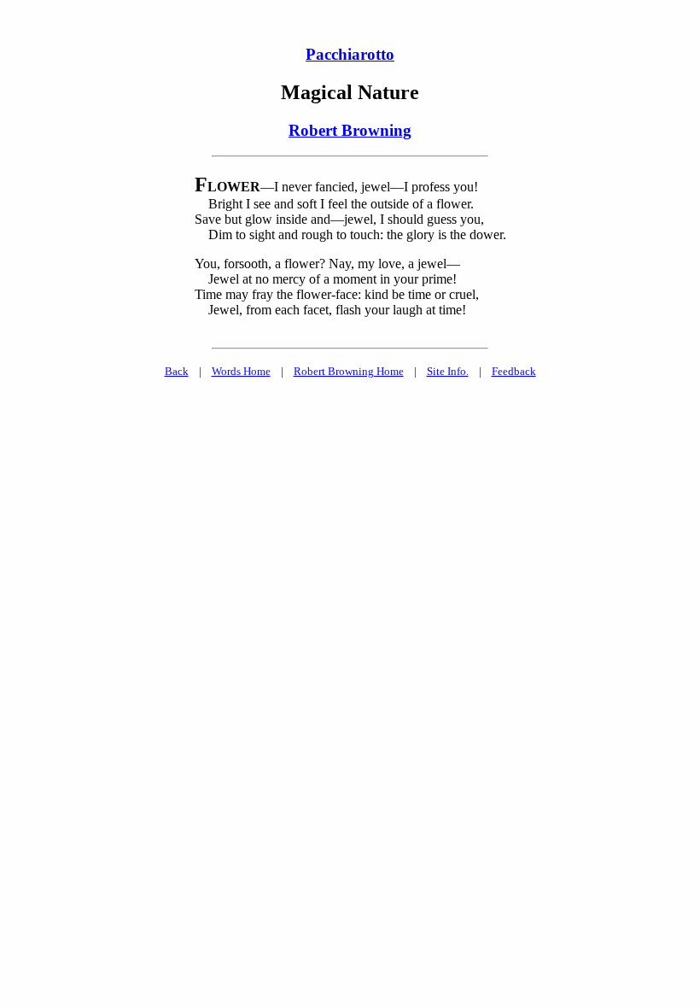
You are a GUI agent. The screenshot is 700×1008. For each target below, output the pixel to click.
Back (177, 371)
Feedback (514, 371)
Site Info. (448, 371)
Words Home (241, 371)
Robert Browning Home (349, 371)
